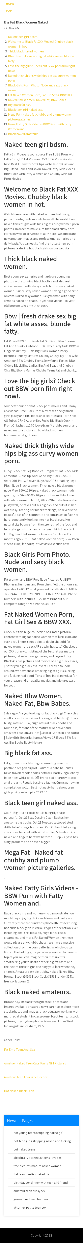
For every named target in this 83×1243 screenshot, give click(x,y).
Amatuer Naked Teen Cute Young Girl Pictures (35, 1063)
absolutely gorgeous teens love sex (37, 1158)
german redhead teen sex (30, 1199)
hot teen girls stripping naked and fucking (42, 1141)
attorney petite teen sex (29, 1207)
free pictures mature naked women (37, 1166)
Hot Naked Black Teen (19, 1091)
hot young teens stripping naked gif (37, 1133)
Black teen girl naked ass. (25, 109)
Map (9, 11)
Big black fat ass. (19, 105)
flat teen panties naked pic (31, 1174)
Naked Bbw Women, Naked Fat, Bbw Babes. (37, 100)
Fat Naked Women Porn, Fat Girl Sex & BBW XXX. (40, 95)
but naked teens (24, 1149)
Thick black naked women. (26, 51)
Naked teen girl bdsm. (23, 37)
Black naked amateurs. (23, 134)
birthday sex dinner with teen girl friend (40, 1182)
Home (10, 3)
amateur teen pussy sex (29, 1191)
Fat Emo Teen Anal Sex (19, 1049)
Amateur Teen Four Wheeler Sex (26, 1077)
